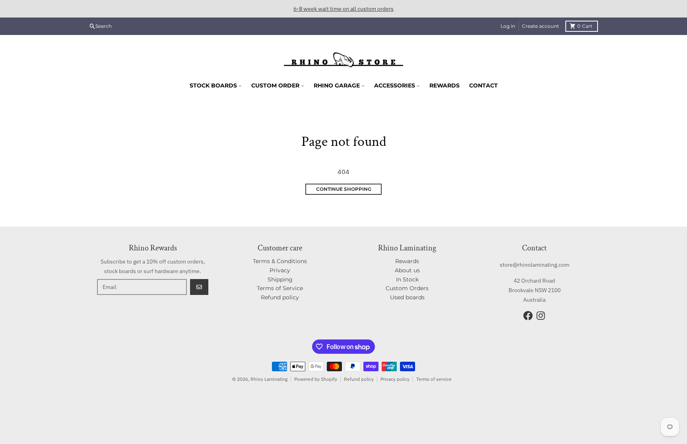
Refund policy (359, 379)
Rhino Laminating (268, 379)
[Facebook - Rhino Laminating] (528, 315)
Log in (508, 26)
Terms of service (434, 379)
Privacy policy (394, 379)
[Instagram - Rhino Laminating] (540, 315)
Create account (540, 26)
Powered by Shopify (315, 379)
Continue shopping (343, 189)
